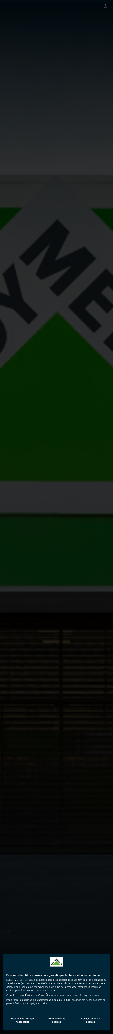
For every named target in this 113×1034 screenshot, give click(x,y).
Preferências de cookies (56, 1020)
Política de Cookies (36, 995)
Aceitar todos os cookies (90, 1020)
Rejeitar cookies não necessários (22, 1020)
